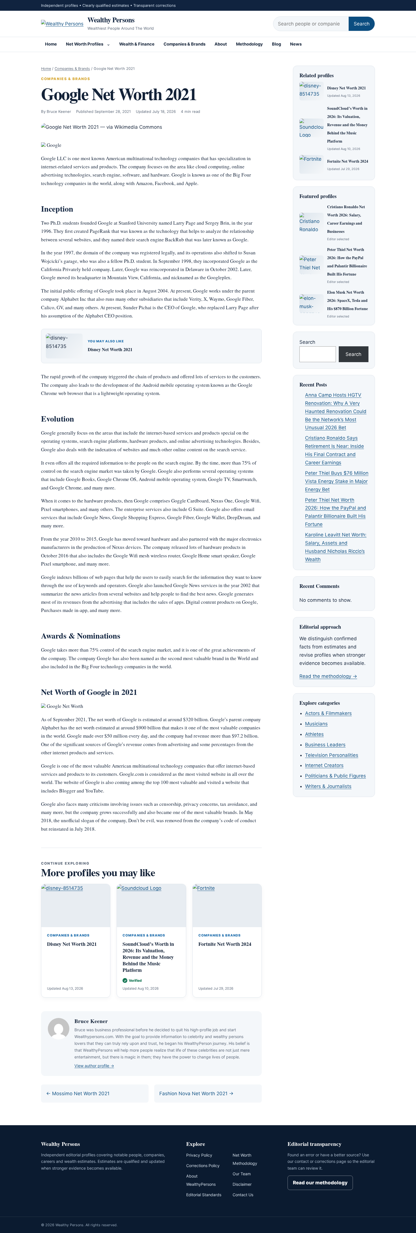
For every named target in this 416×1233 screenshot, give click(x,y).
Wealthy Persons (111, 19)
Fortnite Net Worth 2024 (224, 944)
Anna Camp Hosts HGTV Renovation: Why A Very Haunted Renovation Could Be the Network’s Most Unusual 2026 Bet (335, 411)
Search (362, 24)
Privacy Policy (199, 1155)
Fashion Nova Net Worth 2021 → (196, 1093)
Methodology (249, 44)
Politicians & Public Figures (335, 776)
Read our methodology (320, 1182)
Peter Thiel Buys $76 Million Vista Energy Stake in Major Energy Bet (336, 481)
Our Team (242, 1173)
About (221, 44)
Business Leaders (325, 744)
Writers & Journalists (328, 786)
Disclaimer (242, 1184)
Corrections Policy (203, 1165)
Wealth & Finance (137, 44)
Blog (276, 44)
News (296, 44)
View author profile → (94, 1065)
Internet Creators (324, 765)
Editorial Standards (203, 1194)
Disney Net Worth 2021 (110, 349)
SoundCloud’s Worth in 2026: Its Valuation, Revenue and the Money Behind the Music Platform (148, 957)
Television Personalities (331, 755)
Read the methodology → (328, 676)
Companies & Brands (184, 44)
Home (51, 44)
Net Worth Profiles (84, 44)
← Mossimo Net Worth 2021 (78, 1093)
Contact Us (243, 1194)
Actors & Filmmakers (328, 713)
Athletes (314, 734)
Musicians (316, 724)
